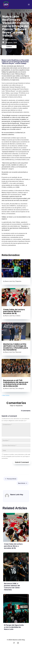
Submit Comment (22, 462)
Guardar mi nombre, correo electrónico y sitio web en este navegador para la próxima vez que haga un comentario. (16, 456)
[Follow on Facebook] (14, 643)
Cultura (18, 315)
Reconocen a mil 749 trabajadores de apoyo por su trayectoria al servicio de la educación (15, 383)
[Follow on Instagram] (18, 643)
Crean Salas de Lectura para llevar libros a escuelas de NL (14, 311)
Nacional (18, 352)
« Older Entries (5, 395)
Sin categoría (20, 388)
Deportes (18, 281)
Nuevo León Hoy (10, 281)
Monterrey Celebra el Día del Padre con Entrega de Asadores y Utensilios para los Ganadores (15, 347)
